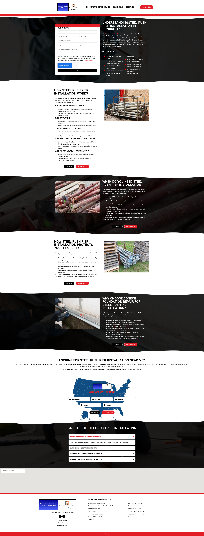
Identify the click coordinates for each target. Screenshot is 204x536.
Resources (130, 7)
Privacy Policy (89, 60)
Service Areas (118, 7)
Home (86, 7)
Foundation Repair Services (100, 7)
